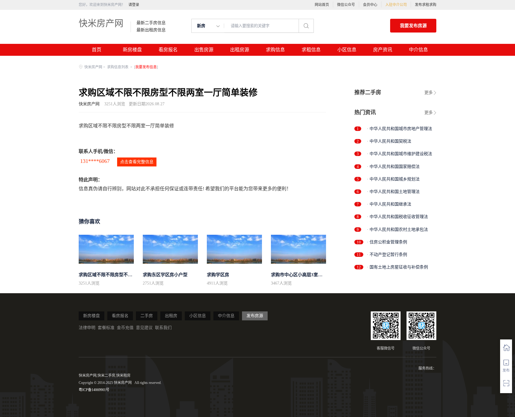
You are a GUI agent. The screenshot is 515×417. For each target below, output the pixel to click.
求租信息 (311, 49)
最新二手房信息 (151, 23)
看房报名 (168, 49)
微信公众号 (346, 5)
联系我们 (163, 327)
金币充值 (125, 327)
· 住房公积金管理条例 (387, 242)
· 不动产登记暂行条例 (387, 254)
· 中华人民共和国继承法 (389, 204)
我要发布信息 (146, 67)
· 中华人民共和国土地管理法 (393, 191)
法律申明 (87, 327)
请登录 (133, 5)
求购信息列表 (118, 67)
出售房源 (203, 49)
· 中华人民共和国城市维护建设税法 (399, 154)
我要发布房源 (413, 25)
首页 (96, 49)
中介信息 (418, 49)
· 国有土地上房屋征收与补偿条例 (397, 267)
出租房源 (239, 49)
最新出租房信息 (151, 30)
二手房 (146, 315)
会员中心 (370, 5)
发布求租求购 (425, 5)
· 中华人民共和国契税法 (389, 141)
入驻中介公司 (396, 5)
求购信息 (275, 49)
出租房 (171, 315)
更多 (428, 92)
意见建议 (144, 327)
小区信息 (346, 49)
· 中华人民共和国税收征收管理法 (397, 216)
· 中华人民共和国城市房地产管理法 (399, 128)
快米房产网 (101, 23)
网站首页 (322, 5)
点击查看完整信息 (136, 162)
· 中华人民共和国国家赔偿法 (393, 166)
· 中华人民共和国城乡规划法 (393, 179)
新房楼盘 (132, 49)
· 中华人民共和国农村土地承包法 (397, 229)
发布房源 (254, 315)
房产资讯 (382, 49)
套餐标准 (106, 327)
